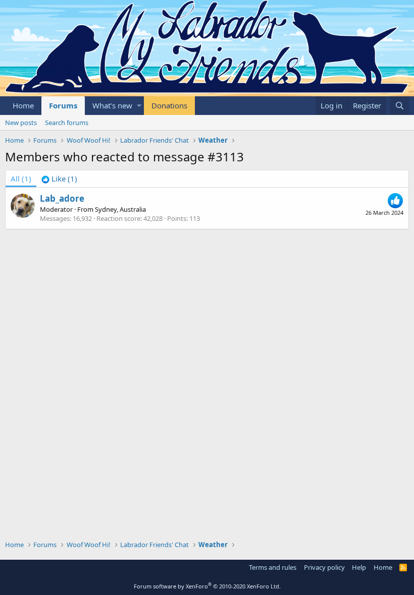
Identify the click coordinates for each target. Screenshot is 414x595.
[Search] (399, 105)
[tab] (59, 178)
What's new (112, 105)
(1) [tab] (21, 178)
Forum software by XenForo (207, 586)
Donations (169, 105)
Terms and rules (272, 567)
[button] (139, 105)
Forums (63, 105)
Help (359, 567)
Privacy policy (324, 567)
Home (23, 105)
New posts (21, 122)
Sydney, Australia (120, 209)
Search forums (66, 122)
